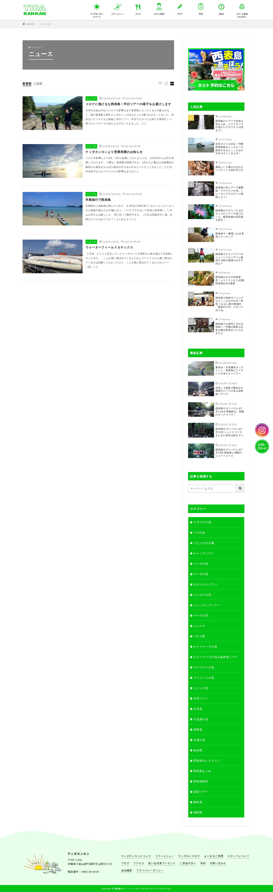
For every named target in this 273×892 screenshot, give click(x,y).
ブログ (125, 863)
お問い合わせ (218, 863)
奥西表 (197, 729)
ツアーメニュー (164, 856)
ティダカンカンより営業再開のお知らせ (114, 151)
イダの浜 (199, 532)
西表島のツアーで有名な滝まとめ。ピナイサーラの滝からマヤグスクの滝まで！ (229, 125)
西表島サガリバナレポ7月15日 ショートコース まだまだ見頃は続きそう (229, 432)
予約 (200, 7)
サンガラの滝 (202, 594)
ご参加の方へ (188, 863)
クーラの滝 (200, 563)
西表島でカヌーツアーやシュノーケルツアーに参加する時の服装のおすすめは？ (229, 259)
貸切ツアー (200, 791)
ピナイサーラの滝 (205, 646)
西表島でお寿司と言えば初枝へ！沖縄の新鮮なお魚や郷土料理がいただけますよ (229, 328)
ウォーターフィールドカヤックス (109, 247)
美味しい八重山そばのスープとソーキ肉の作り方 (229, 168)
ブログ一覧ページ (179, 7)
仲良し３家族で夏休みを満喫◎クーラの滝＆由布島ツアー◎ (229, 390)
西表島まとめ (202, 771)
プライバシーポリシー (150, 870)
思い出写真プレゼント (162, 863)
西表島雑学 (200, 781)
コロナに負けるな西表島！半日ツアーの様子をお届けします (128, 104)
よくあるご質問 (221, 7)
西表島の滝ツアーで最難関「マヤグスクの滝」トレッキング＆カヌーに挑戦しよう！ (229, 192)
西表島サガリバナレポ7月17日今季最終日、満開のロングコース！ (229, 411)
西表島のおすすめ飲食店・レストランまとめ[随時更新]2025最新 (229, 280)
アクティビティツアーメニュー (117, 7)
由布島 (197, 750)
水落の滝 (199, 740)
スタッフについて (159, 7)
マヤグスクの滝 (203, 667)
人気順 (38, 83)
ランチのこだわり (138, 7)
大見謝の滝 (200, 719)
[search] (240, 488)
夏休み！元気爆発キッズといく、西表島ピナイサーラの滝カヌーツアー (229, 370)
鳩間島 (197, 812)
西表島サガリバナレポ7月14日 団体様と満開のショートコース (228, 452)
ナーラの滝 (200, 615)
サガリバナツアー (205, 584)
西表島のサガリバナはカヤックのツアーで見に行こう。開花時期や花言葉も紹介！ (229, 215)
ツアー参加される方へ (242, 7)
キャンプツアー (203, 553)
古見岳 (197, 708)
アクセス (138, 863)
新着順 (27, 83)
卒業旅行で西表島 (98, 199)
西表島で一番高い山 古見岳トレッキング (229, 235)
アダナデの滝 (202, 522)
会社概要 (126, 870)
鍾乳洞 (197, 802)
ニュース (45, 24)
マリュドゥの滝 (203, 677)
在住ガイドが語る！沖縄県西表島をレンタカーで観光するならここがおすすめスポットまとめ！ (229, 148)
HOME (30, 24)
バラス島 (199, 636)
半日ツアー (200, 698)
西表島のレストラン (206, 760)
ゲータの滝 (200, 574)
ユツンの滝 (200, 688)
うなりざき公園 (203, 543)
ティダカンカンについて (97, 7)
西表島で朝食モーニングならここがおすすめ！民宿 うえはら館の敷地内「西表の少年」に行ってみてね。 (229, 304)
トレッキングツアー (206, 605)
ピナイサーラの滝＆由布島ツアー (215, 657)
